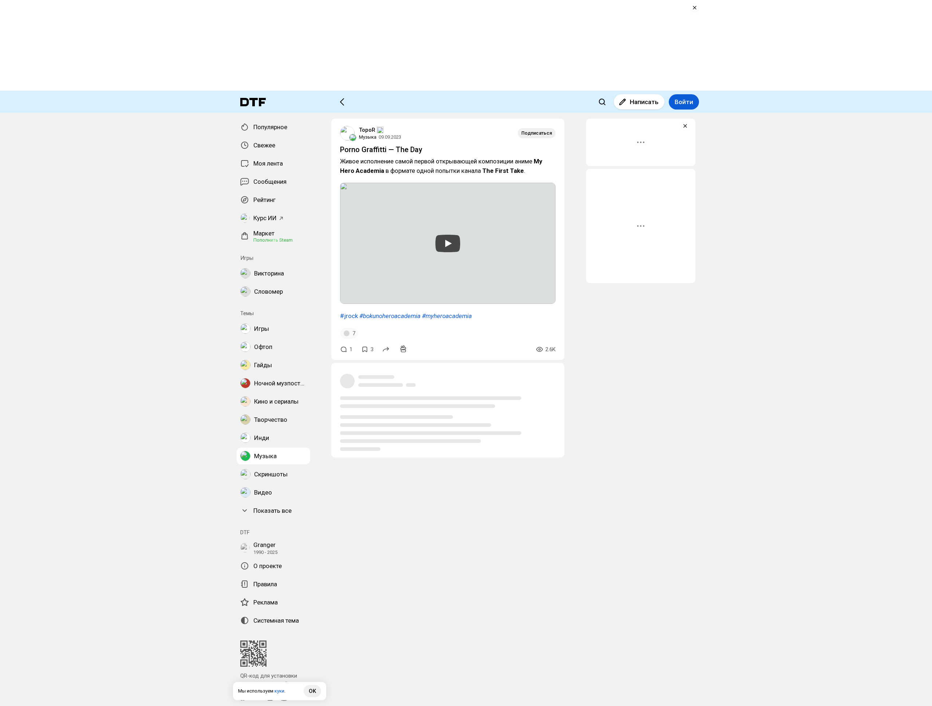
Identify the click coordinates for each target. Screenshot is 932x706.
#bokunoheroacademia (389, 316)
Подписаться (536, 133)
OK (312, 691)
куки (279, 691)
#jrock (349, 316)
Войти (684, 102)
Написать (644, 102)
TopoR (367, 130)
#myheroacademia (447, 316)
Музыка (367, 137)
